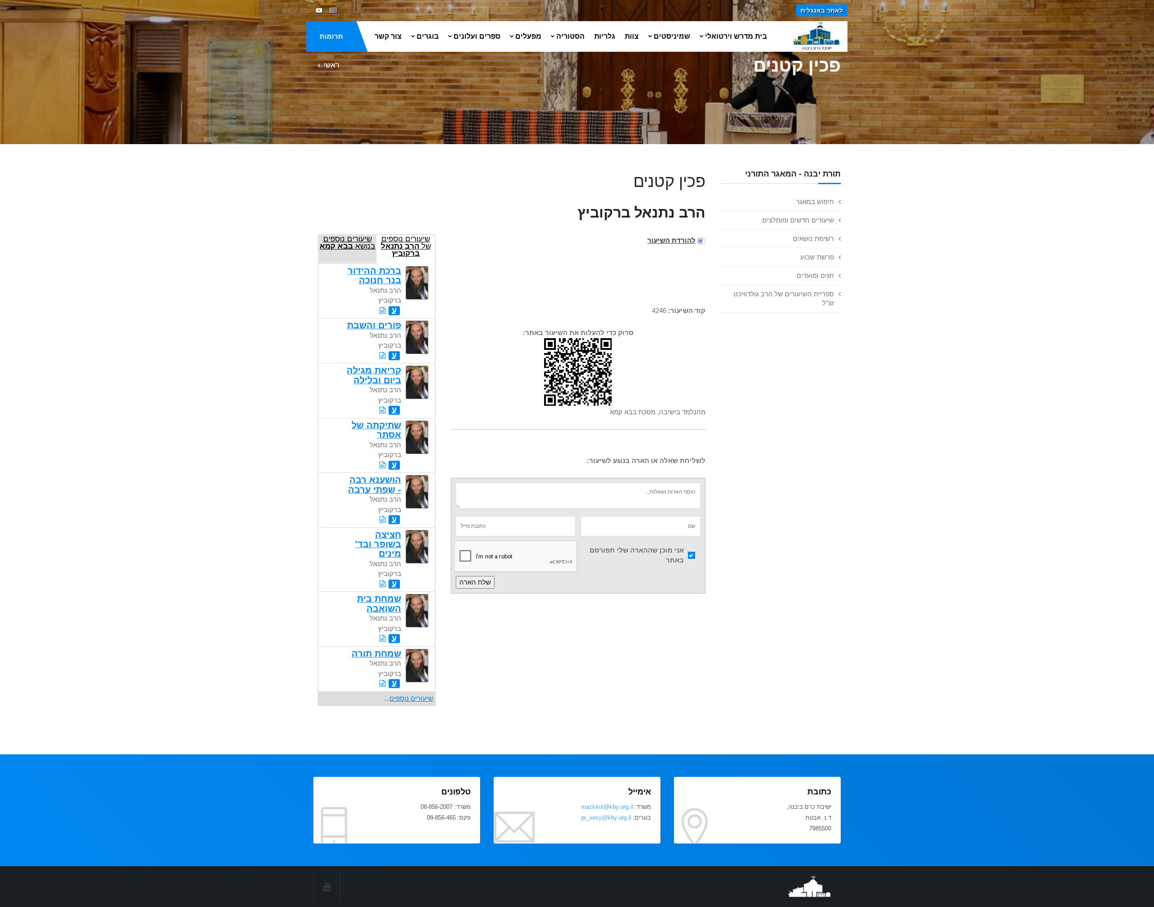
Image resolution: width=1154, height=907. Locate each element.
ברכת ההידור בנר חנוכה (374, 275)
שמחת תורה (376, 653)
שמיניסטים (672, 36)
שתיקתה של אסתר (376, 430)
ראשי (331, 65)
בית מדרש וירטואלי (736, 36)
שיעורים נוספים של (406, 246)
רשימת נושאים (813, 238)
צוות (632, 36)
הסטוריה (570, 36)
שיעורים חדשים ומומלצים (798, 220)
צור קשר (388, 36)
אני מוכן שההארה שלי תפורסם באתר (637, 555)
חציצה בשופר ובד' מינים (378, 544)
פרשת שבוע (817, 257)
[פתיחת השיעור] (382, 310)
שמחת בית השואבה (379, 603)
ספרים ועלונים (476, 36)
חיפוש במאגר (815, 201)
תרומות (331, 36)
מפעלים (528, 36)
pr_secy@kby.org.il (606, 817)
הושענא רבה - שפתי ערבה (374, 484)
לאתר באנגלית (822, 10)
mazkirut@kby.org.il (607, 806)
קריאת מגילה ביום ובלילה (374, 375)
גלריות (604, 36)
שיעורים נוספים (411, 698)
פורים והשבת (374, 325)
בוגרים (428, 36)
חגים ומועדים (815, 275)
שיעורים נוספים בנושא (347, 242)
